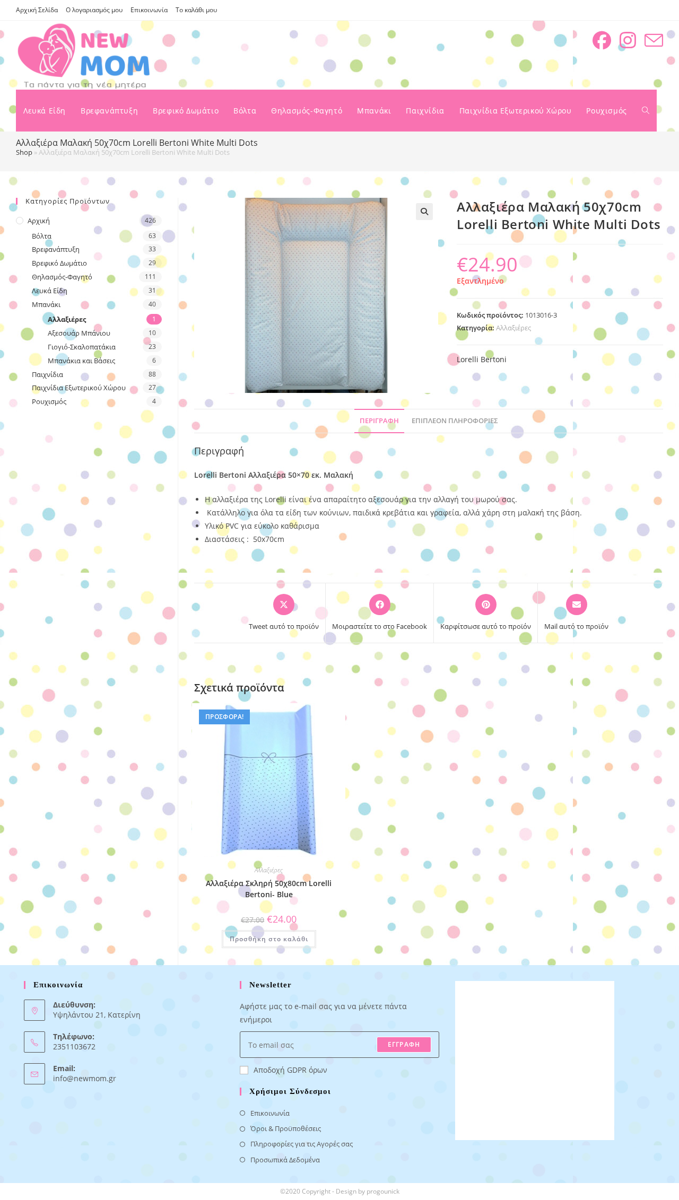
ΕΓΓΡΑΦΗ (404, 1044)
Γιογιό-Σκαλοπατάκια (82, 347)
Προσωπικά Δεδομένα (285, 1159)
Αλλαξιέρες (513, 327)
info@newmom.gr (84, 1078)
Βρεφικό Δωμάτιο (59, 263)
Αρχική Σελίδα (37, 9)
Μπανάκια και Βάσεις (81, 360)
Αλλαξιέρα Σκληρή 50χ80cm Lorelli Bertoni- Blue (269, 888)
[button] (424, 211)
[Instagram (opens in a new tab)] (627, 40)
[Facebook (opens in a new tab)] (601, 40)
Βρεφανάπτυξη (56, 249)
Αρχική (39, 220)
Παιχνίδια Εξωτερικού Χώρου (79, 387)
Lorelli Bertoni (482, 359)
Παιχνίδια (47, 374)
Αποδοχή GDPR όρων (290, 1070)
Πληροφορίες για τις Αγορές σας (301, 1144)
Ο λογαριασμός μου (94, 9)
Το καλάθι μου (196, 9)
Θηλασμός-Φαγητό (62, 277)
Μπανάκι (46, 304)
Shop (24, 152)
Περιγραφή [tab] (379, 420)
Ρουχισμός (49, 401)
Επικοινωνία (149, 9)
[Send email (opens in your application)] (653, 40)
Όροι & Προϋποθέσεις (285, 1128)
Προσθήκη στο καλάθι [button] (269, 938)
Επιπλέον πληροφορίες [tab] (455, 420)
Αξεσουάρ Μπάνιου (79, 333)
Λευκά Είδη (49, 290)
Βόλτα (41, 236)
